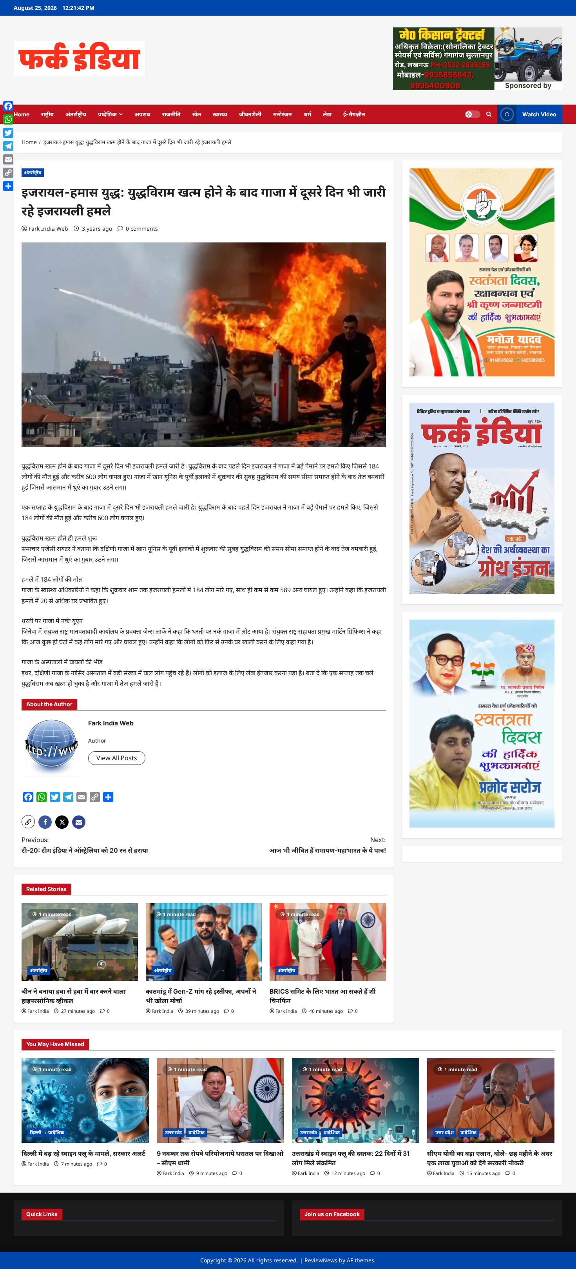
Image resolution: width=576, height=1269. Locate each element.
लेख (327, 114)
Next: (327, 845)
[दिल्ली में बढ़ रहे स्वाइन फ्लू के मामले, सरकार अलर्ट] (85, 1100)
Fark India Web (48, 228)
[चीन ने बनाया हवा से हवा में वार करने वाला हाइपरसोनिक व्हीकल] (80, 942)
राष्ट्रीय (47, 114)
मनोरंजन (282, 114)
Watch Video (539, 113)
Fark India (38, 1011)
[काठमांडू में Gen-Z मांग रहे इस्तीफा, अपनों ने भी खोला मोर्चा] (204, 942)
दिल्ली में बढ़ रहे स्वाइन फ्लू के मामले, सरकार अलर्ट (83, 1153)
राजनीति (171, 114)
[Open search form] (488, 114)
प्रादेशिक (107, 114)
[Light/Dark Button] (472, 114)
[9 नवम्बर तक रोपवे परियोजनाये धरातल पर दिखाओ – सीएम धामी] (220, 1100)
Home (21, 114)
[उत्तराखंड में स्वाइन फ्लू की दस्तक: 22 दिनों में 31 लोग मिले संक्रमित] (355, 1100)
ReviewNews (320, 1260)
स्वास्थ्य (220, 114)
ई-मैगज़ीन (354, 114)
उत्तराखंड (173, 1132)
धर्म (307, 114)
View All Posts (116, 758)
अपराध (142, 114)
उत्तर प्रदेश (444, 1132)
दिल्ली (36, 1132)
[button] (28, 821)
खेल (196, 114)
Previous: (85, 845)
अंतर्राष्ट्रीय (75, 114)
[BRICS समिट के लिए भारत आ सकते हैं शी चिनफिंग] (328, 942)
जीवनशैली (250, 114)
